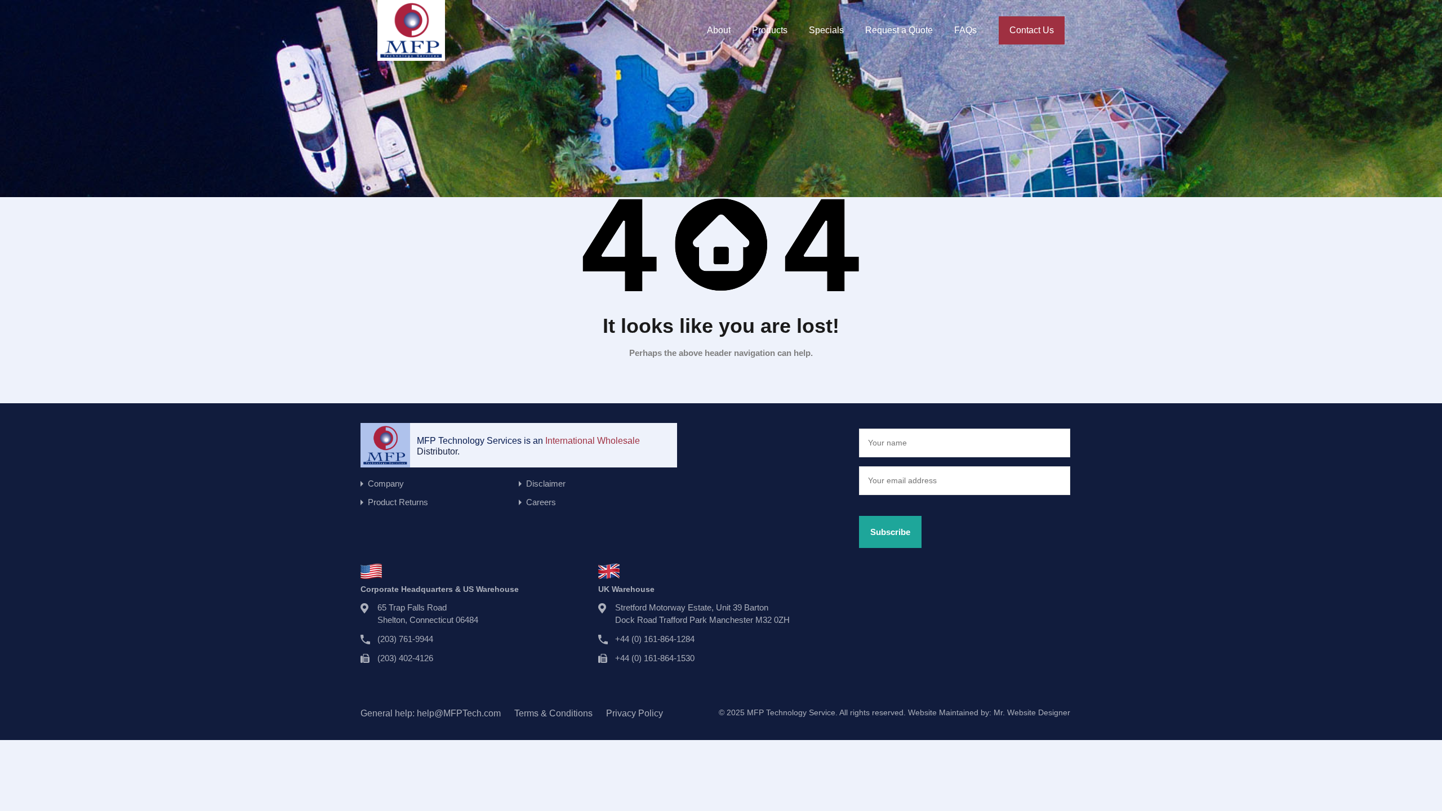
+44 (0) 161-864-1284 (655, 639)
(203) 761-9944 (405, 639)
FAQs (965, 30)
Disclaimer (546, 483)
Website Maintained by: (989, 712)
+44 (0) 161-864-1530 (655, 658)
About (719, 30)
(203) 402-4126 (405, 658)
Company (386, 483)
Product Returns (398, 502)
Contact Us (1031, 30)
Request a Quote (899, 30)
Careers (541, 502)
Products (769, 30)
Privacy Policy (634, 713)
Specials (826, 30)
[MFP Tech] (411, 55)
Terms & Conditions (553, 713)
